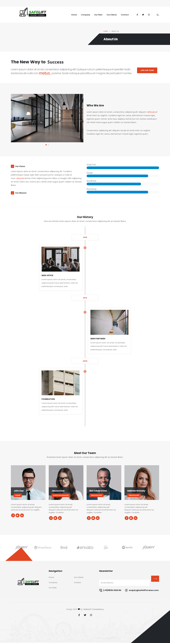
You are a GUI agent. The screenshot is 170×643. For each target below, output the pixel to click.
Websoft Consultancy (93, 609)
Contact (125, 14)
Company (85, 14)
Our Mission (21, 193)
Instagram (91, 614)
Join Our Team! (147, 70)
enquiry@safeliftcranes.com (143, 590)
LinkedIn (22, 515)
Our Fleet (98, 14)
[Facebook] (137, 14)
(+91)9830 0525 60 (112, 590)
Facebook (13, 515)
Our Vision (20, 166)
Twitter (17, 515)
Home (74, 14)
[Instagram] (148, 14)
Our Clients (112, 14)
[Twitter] (143, 14)
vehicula (151, 112)
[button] (46, 145)
